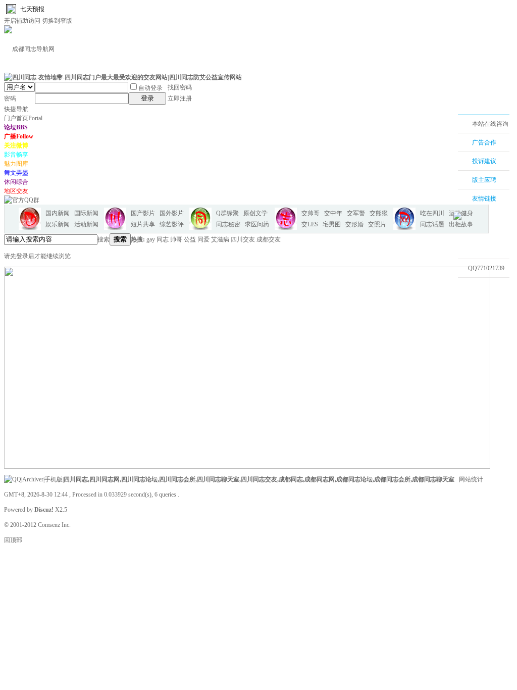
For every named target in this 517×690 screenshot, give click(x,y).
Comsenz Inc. (54, 524)
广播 (18, 136)
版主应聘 (484, 179)
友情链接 (484, 198)
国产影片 (143, 213)
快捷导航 (16, 109)
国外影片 (172, 213)
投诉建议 (484, 161)
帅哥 (176, 239)
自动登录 (150, 87)
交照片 (377, 224)
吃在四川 (432, 213)
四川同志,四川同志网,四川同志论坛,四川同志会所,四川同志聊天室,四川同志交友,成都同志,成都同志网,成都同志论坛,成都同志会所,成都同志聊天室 (259, 479)
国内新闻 (57, 213)
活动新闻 (86, 224)
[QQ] (12, 479)
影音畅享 (16, 154)
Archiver (32, 479)
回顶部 (13, 540)
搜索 (103, 239)
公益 (190, 239)
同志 (163, 239)
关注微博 (16, 145)
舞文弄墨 (16, 172)
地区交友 (16, 190)
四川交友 (243, 239)
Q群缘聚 (227, 213)
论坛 (16, 127)
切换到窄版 (57, 20)
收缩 (445, 180)
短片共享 (143, 224)
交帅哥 (310, 213)
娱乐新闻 (57, 224)
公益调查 (478, 287)
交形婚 (354, 224)
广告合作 (484, 142)
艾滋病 (220, 239)
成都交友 (268, 239)
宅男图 (332, 224)
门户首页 (23, 118)
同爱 (203, 239)
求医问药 (257, 224)
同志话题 (432, 224)
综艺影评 (172, 224)
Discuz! (44, 509)
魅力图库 (16, 163)
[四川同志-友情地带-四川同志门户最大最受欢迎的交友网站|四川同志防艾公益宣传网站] (123, 77)
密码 (10, 98)
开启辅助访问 (22, 20)
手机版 (53, 479)
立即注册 (180, 98)
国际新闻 (86, 213)
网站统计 (471, 479)
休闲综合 (16, 181)
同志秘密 (228, 224)
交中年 (333, 213)
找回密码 (180, 87)
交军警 (356, 213)
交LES (309, 224)
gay (150, 239)
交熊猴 (379, 213)
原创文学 (255, 213)
